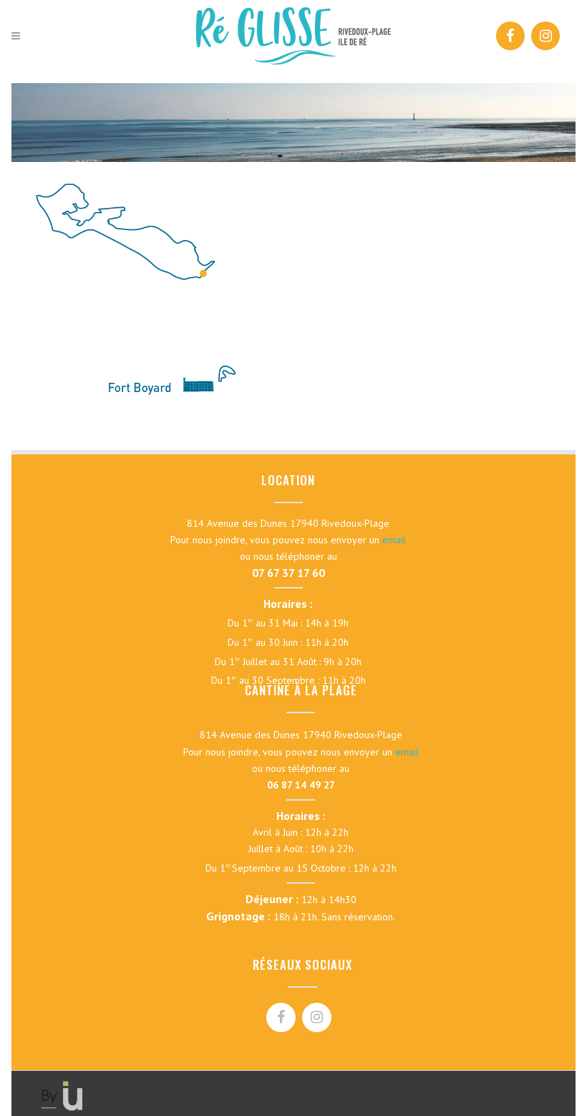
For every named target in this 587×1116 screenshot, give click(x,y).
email (394, 539)
